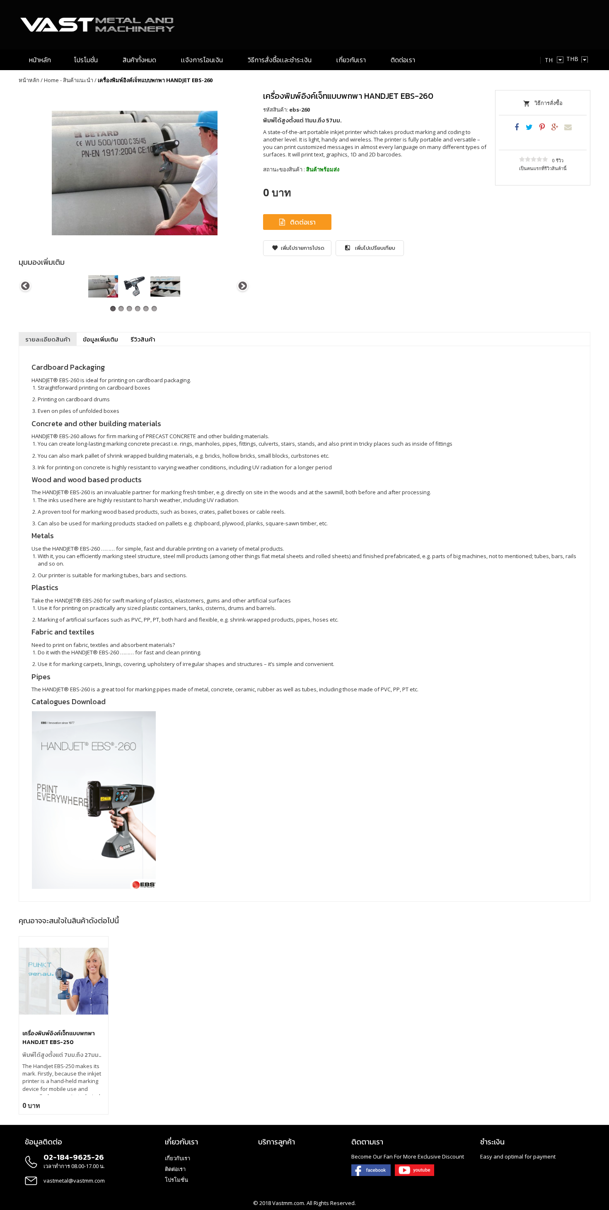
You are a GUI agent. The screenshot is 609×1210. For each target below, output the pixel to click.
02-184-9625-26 (74, 1157)
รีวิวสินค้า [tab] (142, 339)
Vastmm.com (288, 1203)
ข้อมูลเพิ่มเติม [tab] (100, 339)
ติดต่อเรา (303, 222)
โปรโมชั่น (176, 1179)
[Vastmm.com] (99, 24)
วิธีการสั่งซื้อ (548, 103)
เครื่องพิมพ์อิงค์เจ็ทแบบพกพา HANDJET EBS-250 (58, 1038)
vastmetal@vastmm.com (74, 1180)
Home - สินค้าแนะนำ (68, 80)
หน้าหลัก (29, 80)
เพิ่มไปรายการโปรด (302, 248)
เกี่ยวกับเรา (177, 1158)
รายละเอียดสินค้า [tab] (47, 339)
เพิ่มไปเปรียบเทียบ (375, 248)
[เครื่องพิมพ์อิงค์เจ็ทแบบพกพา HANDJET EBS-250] (63, 981)
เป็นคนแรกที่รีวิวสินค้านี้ (543, 168)
